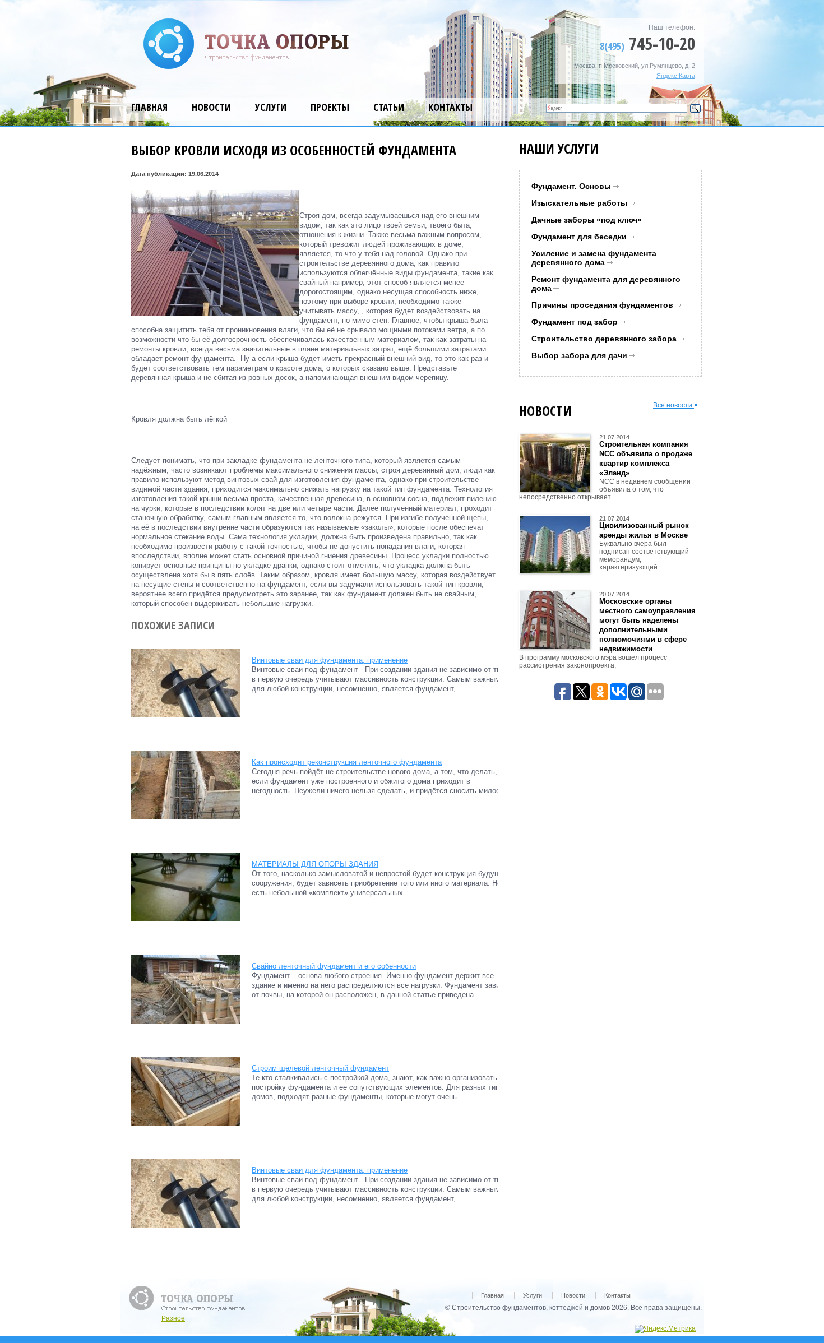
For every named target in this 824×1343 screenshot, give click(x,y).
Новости (211, 107)
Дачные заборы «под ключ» (586, 219)
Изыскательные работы (579, 202)
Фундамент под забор (574, 321)
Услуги (270, 107)
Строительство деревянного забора (604, 338)
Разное (173, 1318)
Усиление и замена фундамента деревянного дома (593, 258)
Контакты (450, 107)
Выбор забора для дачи (579, 355)
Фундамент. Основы (571, 186)
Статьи (388, 107)
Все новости (673, 405)
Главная (149, 107)
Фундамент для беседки (579, 236)
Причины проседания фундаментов (602, 304)
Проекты (330, 107)
